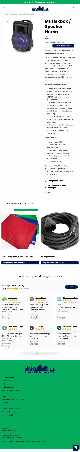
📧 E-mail (28, 2)
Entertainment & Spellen (11, 390)
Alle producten (7, 378)
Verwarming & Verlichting (26, 14)
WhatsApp (51, 2)
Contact (5, 402)
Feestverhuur (13, 14)
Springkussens (7, 387)
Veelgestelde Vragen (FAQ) (13, 399)
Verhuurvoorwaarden (10, 409)
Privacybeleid (7, 415)
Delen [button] (49, 192)
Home (6, 14)
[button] (4, 8)
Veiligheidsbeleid (8, 412)
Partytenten (6, 384)
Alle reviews (71, 287)
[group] (20, 236)
